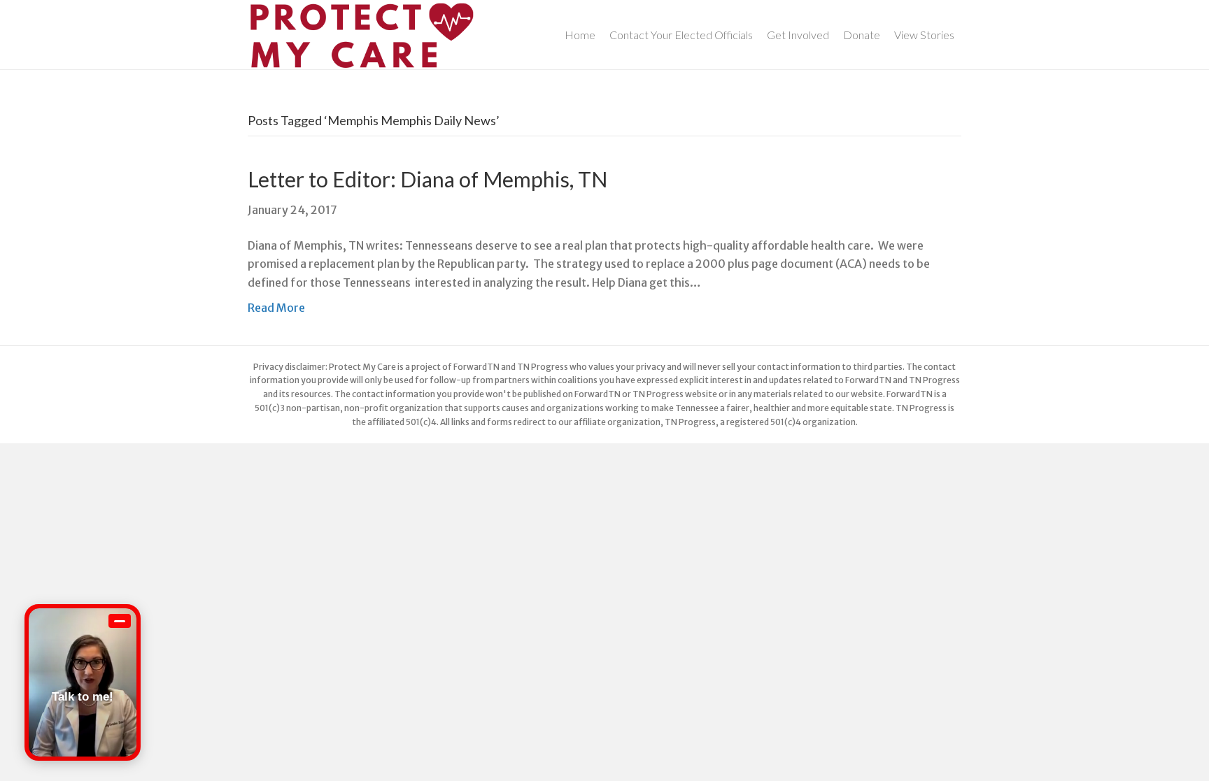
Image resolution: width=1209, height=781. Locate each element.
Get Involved (798, 34)
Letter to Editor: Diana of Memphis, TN (427, 179)
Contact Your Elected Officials (681, 34)
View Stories (924, 34)
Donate (861, 34)
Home (580, 34)
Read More (276, 308)
